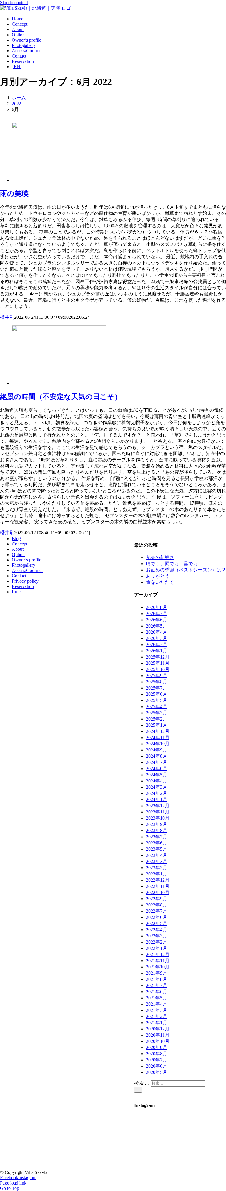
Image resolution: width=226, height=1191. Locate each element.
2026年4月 (156, 632)
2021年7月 (156, 985)
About (18, 549)
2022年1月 (156, 948)
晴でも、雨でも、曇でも (172, 563)
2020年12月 (158, 1028)
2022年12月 (158, 880)
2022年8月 (156, 904)
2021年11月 (158, 960)
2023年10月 (158, 818)
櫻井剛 (7, 317)
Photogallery (23, 565)
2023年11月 (158, 811)
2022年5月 (156, 923)
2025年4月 (156, 706)
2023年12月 (158, 805)
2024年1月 (156, 799)
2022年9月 (156, 898)
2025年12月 (158, 656)
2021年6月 (156, 991)
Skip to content (14, 2)
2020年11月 (158, 1035)
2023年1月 (156, 873)
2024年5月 (156, 774)
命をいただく (160, 582)
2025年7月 (156, 687)
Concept (19, 543)
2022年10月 (158, 892)
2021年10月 (158, 966)
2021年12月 (158, 954)
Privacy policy (25, 581)
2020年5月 (156, 1072)
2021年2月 (156, 1016)
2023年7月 (156, 836)
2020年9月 (156, 1047)
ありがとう (158, 576)
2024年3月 (156, 787)
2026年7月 (156, 613)
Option (18, 554)
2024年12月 (158, 731)
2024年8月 (156, 756)
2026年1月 (156, 650)
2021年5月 (156, 997)
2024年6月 (156, 768)
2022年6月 (156, 917)
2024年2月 (156, 793)
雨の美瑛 (14, 193)
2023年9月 (156, 824)
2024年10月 (158, 743)
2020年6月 (156, 1066)
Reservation (23, 586)
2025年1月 (156, 725)
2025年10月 (158, 669)
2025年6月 (156, 694)
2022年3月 (156, 935)
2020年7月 (156, 1059)
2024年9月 (156, 749)
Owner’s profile (26, 559)
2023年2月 (156, 867)
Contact (19, 575)
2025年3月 (156, 712)
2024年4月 (156, 780)
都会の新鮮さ (160, 557)
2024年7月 (156, 762)
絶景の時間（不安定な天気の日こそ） (61, 397)
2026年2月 (156, 644)
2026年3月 (156, 638)
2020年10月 (158, 1041)
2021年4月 (156, 1004)
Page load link (13, 1182)
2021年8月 (156, 979)
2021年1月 (156, 1022)
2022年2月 (156, 942)
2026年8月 (156, 607)
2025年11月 (158, 663)
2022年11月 (158, 886)
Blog (16, 538)
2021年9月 (156, 973)
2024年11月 (158, 737)
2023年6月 (156, 842)
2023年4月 (156, 855)
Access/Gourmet (27, 570)
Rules (17, 591)
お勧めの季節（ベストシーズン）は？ (186, 569)
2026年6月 (156, 619)
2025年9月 (156, 675)
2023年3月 (156, 861)
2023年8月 (156, 830)
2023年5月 (156, 849)
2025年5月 (156, 700)
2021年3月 (156, 1010)
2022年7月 (156, 911)
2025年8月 (156, 681)
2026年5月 (156, 625)
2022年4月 (156, 929)
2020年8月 (156, 1053)
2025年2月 (156, 718)
